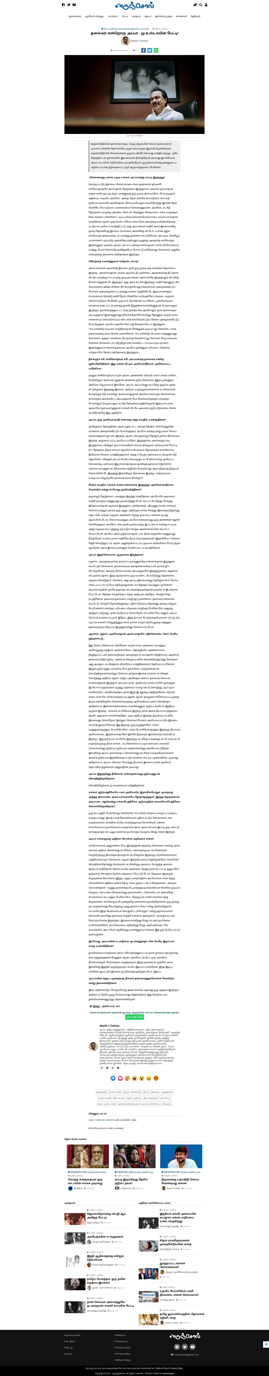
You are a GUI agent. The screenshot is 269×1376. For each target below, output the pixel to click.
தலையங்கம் (75, 16)
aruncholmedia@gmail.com (186, 1355)
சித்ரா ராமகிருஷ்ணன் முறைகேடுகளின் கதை (175, 1242)
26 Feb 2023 (186, 1322)
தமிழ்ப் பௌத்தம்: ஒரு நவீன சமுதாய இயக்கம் (106, 1281)
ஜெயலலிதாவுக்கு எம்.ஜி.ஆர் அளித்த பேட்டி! (106, 1216)
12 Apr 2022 (121, 1264)
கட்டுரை (113, 16)
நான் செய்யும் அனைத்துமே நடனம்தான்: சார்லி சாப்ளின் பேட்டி (110, 1304)
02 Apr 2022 (113, 1310)
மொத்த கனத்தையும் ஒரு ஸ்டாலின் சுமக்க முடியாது (85, 1181)
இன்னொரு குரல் (163, 16)
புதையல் (136, 16)
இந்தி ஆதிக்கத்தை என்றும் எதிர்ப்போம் (105, 1258)
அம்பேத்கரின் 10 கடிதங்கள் (105, 1236)
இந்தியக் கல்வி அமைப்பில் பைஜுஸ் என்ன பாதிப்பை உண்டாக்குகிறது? (178, 1218)
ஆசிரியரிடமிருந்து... (95, 16)
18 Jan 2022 (165, 1277)
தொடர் (147, 16)
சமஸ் (68, 1354)
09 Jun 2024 (182, 1300)
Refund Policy (123, 1360)
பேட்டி (125, 16)
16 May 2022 (138, 1188)
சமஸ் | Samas (109, 1025)
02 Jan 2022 (186, 1226)
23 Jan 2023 (107, 1222)
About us (120, 1335)
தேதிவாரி (195, 16)
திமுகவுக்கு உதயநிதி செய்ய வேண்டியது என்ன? (180, 1181)
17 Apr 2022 (117, 1242)
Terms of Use (123, 1348)
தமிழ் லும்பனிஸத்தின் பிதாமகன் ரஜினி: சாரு (182, 1316)
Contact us (122, 1341)
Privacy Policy (123, 1354)
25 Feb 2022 (186, 1249)
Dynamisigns (168, 1373)
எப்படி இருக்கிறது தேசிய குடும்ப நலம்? (131, 1181)
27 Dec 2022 (187, 1188)
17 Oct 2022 (90, 1188)
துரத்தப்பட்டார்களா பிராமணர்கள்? (172, 1265)
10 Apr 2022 (120, 1288)
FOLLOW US (133, 1017)
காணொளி (181, 16)
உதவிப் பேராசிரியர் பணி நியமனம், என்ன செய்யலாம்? (179, 1293)
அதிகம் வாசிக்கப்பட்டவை (154, 1203)
